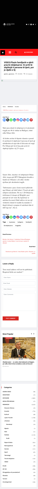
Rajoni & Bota (8, 442)
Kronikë (17, 106)
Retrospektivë (8, 445)
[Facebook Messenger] (21, 119)
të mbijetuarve (8, 225)
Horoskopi (9, 424)
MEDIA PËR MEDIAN (8, 401)
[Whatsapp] (11, 119)
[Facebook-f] (29, 24)
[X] (7, 119)
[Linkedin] (14, 119)
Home (4, 106)
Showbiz (5, 475)
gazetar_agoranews (9, 74)
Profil (7, 438)
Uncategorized (7, 482)
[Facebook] (4, 119)
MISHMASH (10, 106)
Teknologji (7, 455)
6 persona (12, 222)
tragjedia (18, 225)
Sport (6, 452)
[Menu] (11, 52)
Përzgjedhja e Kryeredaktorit (11, 472)
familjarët (29, 222)
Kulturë (6, 414)
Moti (5, 431)
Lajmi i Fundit (8, 417)
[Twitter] (33, 24)
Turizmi (5, 479)
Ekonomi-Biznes (9, 408)
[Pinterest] (31, 119)
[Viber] (24, 119)
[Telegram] (27, 119)
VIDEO (6, 462)
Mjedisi (6, 428)
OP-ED (5, 469)
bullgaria (20, 222)
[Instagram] (17, 119)
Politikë (6, 435)
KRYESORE (9, 338)
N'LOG (4, 466)
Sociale (6, 449)
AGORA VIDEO (7, 391)
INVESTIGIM (6, 395)
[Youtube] (26, 24)
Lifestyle (7, 421)
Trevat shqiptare (9, 458)
